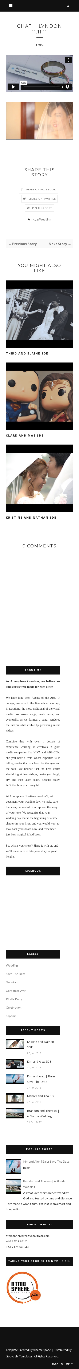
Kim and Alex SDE (39, 1062)
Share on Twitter (42, 198)
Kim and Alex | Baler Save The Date (41, 1079)
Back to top (61, 1363)
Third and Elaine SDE (27, 353)
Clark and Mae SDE (25, 435)
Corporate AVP (16, 990)
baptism (11, 1016)
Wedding (45, 219)
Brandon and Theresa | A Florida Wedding (43, 1113)
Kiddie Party (14, 999)
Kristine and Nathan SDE (31, 517)
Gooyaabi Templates (19, 1356)
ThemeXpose (42, 1350)
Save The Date (15, 974)
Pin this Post (42, 208)
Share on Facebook (40, 189)
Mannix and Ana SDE (41, 1096)
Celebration (13, 1007)
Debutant (12, 982)
